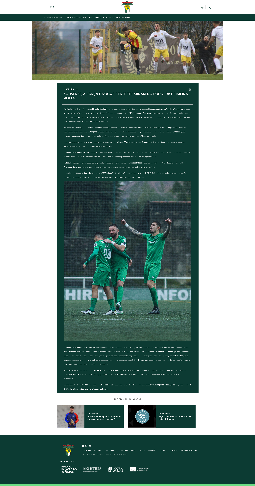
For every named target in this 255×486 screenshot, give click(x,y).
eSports (174, 450)
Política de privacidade (188, 450)
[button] (209, 7)
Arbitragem (124, 450)
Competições (86, 450)
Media (133, 450)
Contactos (163, 450)
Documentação (111, 450)
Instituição (98, 450)
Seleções (142, 450)
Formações (152, 450)
